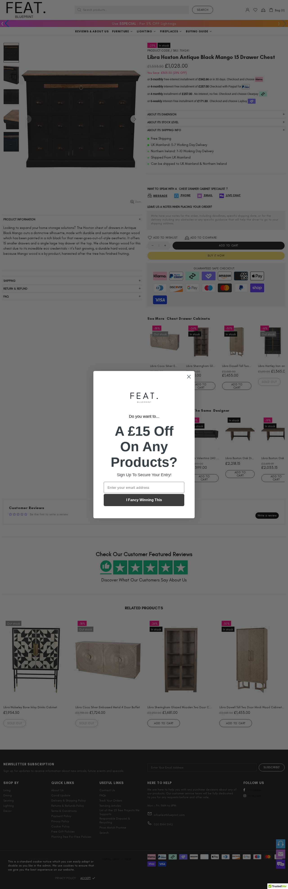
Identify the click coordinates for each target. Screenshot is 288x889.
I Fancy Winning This (144, 500)
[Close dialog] (189, 377)
